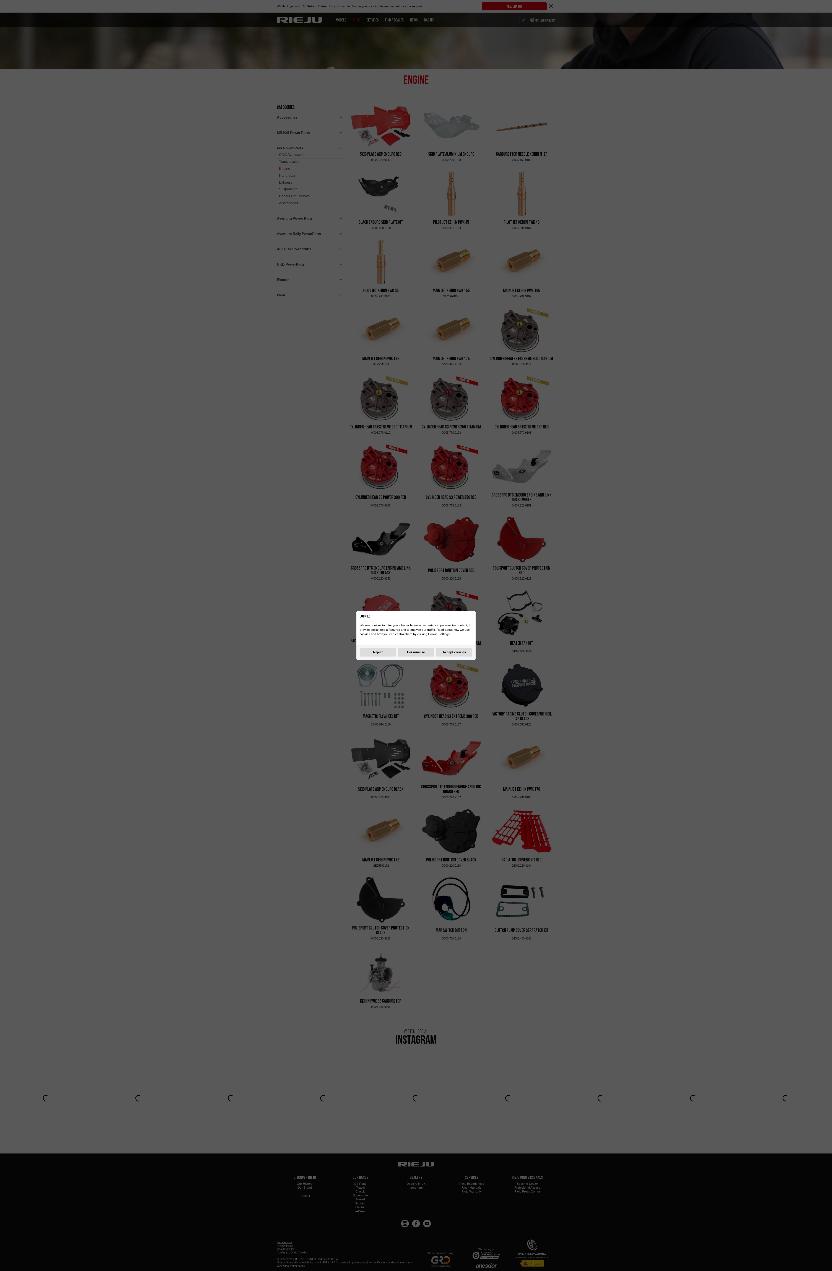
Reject (378, 652)
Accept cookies (454, 652)
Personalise (416, 652)
